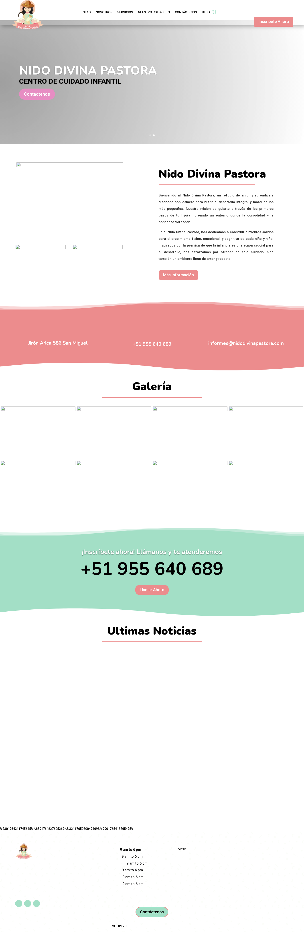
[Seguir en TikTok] (36, 903)
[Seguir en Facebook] (18, 903)
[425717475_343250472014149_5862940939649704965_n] (190, 410)
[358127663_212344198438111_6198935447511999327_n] (190, 464)
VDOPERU (119, 926)
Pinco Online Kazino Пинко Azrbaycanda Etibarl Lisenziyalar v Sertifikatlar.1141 (152, 697)
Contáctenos (152, 912)
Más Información (178, 275)
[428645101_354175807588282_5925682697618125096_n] (38, 464)
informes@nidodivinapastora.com (246, 343)
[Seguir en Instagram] (27, 903)
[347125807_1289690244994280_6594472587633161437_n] (38, 410)
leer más (151, 666)
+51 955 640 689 (152, 344)
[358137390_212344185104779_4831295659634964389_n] (114, 464)
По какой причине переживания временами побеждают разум (152, 656)
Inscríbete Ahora (274, 21)
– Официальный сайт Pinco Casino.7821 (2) (152, 737)
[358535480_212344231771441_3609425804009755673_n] (266, 464)
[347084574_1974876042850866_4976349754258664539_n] (114, 410)
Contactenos (37, 94)
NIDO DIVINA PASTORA (88, 71)
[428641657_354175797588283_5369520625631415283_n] (266, 410)
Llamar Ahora (152, 589)
